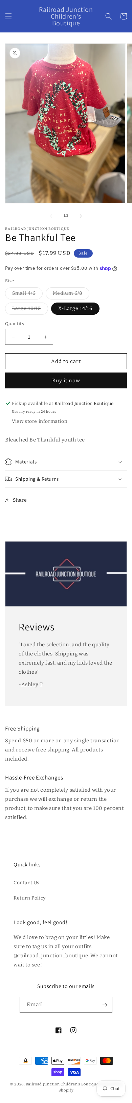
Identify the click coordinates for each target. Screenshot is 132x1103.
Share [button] (20, 500)
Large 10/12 (30, 310)
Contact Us (27, 883)
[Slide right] (80, 216)
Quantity (14, 323)
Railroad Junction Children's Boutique (62, 1084)
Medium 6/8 (71, 294)
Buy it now (66, 381)
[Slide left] (51, 216)
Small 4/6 (27, 294)
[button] (8, 16)
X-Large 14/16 (75, 308)
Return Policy (30, 898)
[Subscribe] (104, 1005)
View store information (39, 421)
